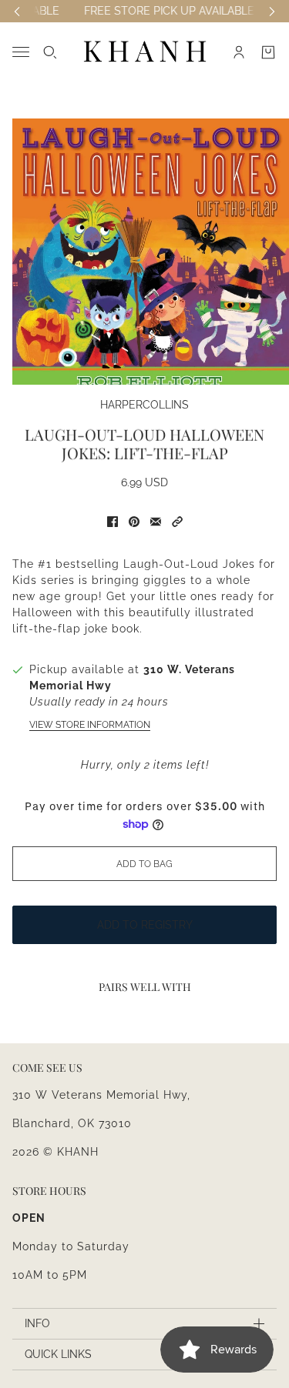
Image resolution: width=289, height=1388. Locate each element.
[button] (177, 521)
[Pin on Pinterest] (134, 521)
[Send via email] (155, 521)
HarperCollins (144, 405)
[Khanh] (145, 52)
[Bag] (268, 52)
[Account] (238, 52)
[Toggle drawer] (20, 52)
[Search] (50, 52)
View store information (89, 724)
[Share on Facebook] (112, 521)
